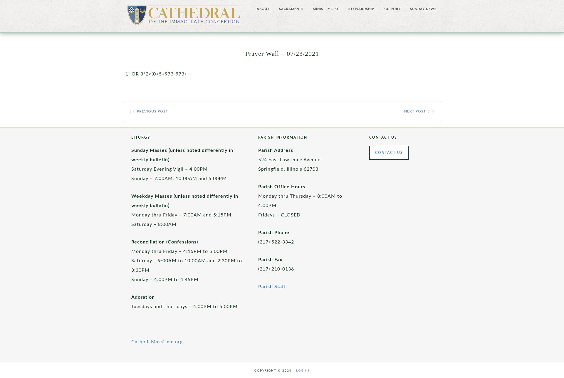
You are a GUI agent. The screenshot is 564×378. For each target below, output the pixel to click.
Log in (303, 370)
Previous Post (152, 111)
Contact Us (389, 152)
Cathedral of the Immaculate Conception (183, 17)
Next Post (415, 111)
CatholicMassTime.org (157, 342)
